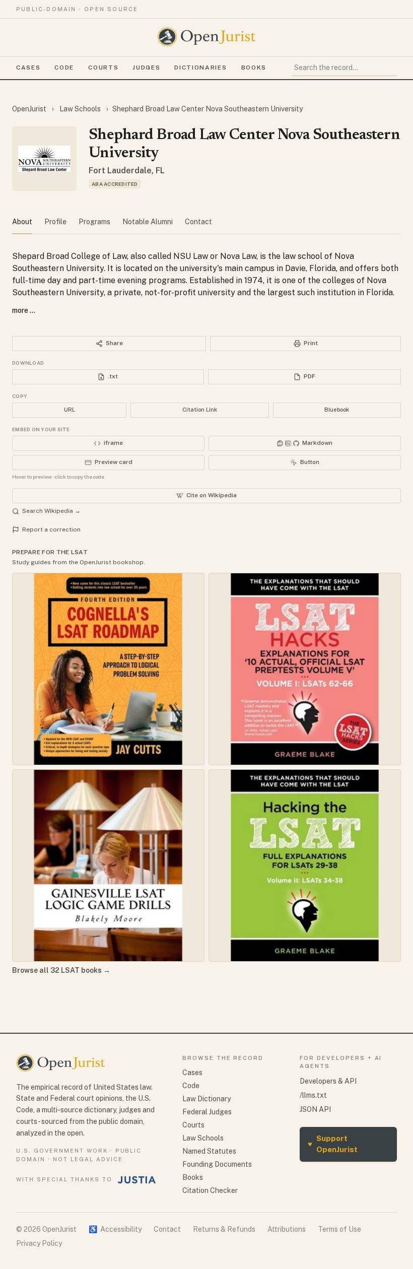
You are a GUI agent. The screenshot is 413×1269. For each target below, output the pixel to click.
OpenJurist (30, 109)
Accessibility (115, 1229)
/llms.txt (313, 1095)
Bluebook (336, 410)
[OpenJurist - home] (206, 37)
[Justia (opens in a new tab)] (137, 1180)
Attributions (286, 1229)
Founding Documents (217, 1164)
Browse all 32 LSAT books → (61, 970)
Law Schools (80, 109)
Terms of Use (339, 1229)
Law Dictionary (206, 1099)
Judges (146, 67)
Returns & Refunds (224, 1229)
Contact (167, 1229)
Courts (103, 67)
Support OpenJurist (333, 1144)
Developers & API (328, 1081)
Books (253, 67)
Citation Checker (210, 1190)
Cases (28, 67)
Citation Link (199, 410)
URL (69, 410)
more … (23, 310)
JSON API (315, 1109)
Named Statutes (209, 1151)
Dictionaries (200, 67)
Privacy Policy (39, 1243)
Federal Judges (207, 1112)
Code (64, 67)
